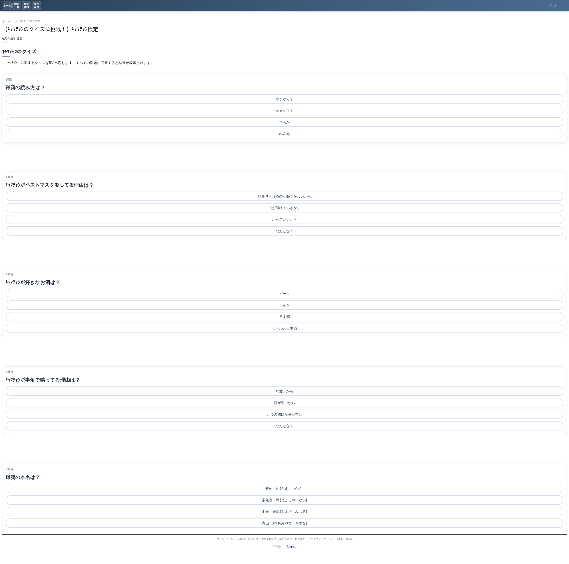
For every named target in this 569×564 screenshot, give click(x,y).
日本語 (277, 546)
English (291, 546)
